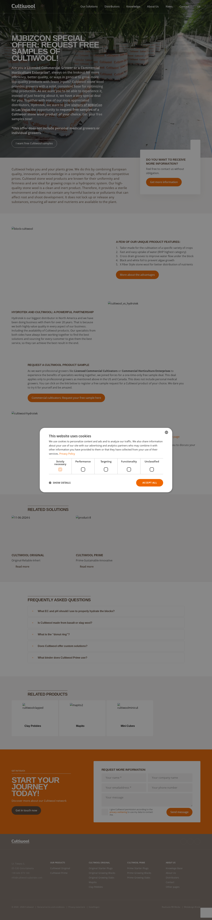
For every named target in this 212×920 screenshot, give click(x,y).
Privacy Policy (67, 453)
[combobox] (166, 432)
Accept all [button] (149, 482)
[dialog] (106, 460)
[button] (60, 482)
